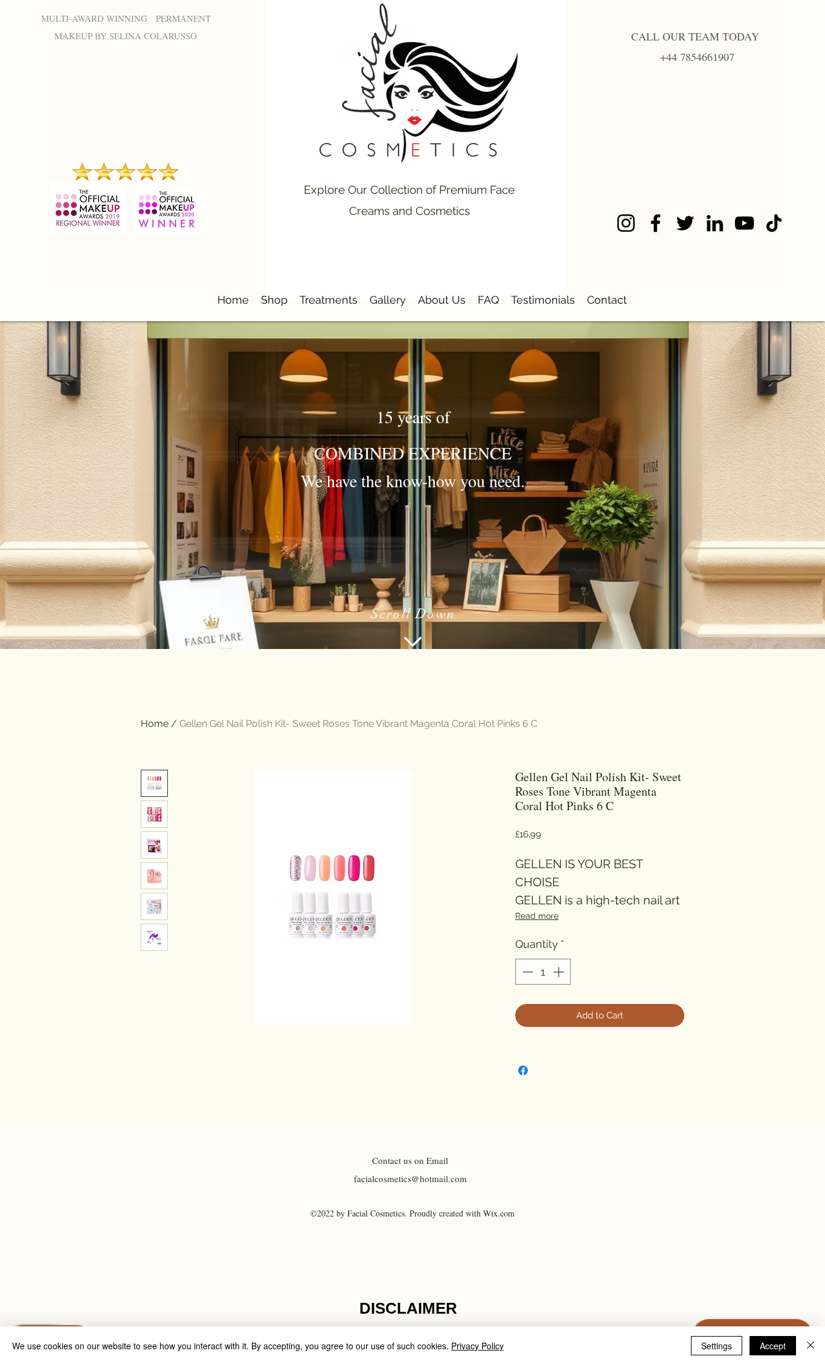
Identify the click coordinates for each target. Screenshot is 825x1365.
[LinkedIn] (715, 223)
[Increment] (559, 971)
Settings (716, 1346)
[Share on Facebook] (523, 1070)
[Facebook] (655, 223)
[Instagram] (626, 223)
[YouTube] (744, 223)
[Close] (810, 1345)
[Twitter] (685, 223)
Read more (537, 916)
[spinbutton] (543, 971)
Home (155, 723)
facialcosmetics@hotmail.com (410, 1178)
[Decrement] (526, 971)
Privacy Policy (477, 1346)
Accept (773, 1346)
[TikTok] (774, 223)
